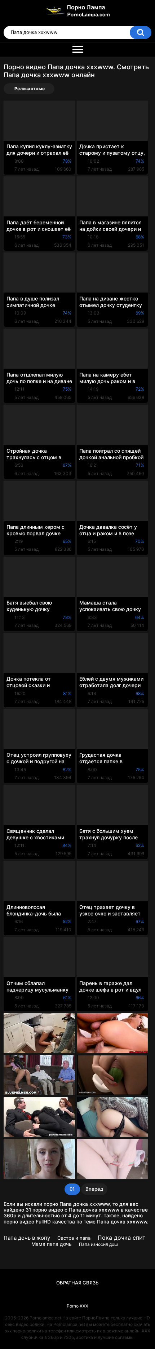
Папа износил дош (98, 1244)
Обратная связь (77, 1283)
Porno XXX (77, 1306)
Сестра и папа (73, 1238)
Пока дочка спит (122, 1237)
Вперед (94, 1189)
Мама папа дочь (51, 1244)
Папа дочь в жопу (27, 1237)
